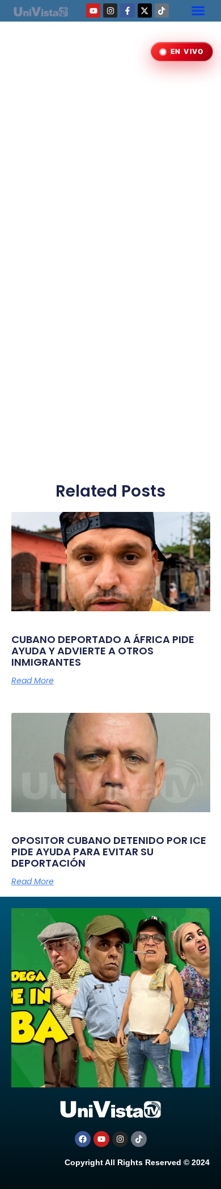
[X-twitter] (145, 10)
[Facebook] (83, 1139)
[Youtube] (93, 10)
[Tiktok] (162, 10)
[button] (198, 11)
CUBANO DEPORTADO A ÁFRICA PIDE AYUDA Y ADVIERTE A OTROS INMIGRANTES (102, 650)
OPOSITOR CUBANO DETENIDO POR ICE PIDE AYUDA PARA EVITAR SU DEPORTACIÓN (108, 851)
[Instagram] (110, 10)
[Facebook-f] (127, 10)
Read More (32, 680)
